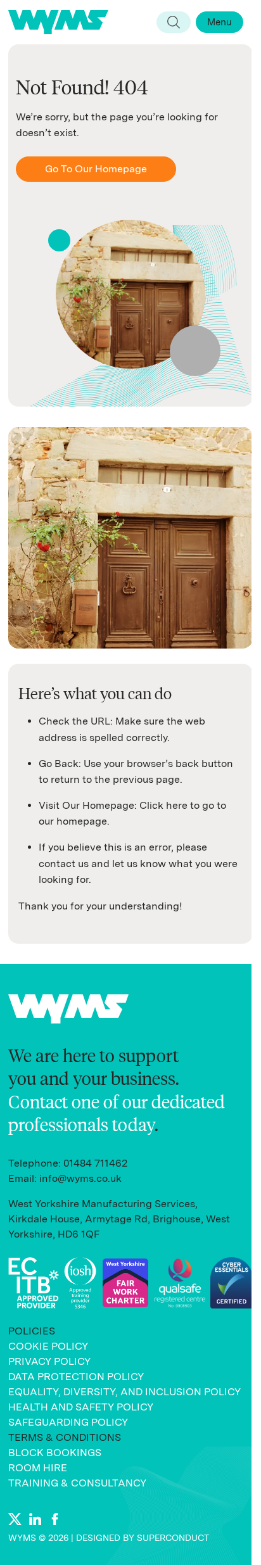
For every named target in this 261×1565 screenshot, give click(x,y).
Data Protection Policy (76, 1377)
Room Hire (37, 1468)
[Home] (63, 22)
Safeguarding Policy (68, 1422)
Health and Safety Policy (80, 1407)
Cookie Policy (48, 1346)
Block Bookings (54, 1453)
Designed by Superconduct (142, 1538)
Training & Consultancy (77, 1483)
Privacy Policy (49, 1361)
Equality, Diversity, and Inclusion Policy (124, 1392)
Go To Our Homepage (96, 169)
